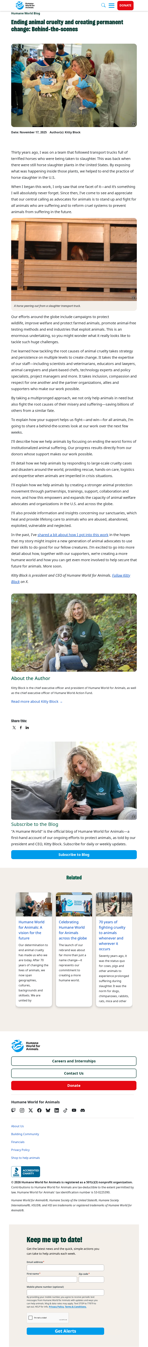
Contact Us (74, 1073)
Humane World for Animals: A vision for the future (31, 930)
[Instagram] (22, 1110)
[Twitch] (13, 1110)
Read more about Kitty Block (34, 701)
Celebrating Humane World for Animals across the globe (73, 930)
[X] (14, 727)
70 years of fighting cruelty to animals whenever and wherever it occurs (112, 935)
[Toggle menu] (111, 5)
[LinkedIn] (57, 1110)
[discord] (82, 1110)
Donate (125, 5)
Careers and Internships (74, 1061)
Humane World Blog (25, 13)
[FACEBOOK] (21, 727)
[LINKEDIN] (27, 727)
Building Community (25, 1134)
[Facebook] (39, 1110)
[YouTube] (74, 1110)
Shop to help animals (25, 1158)
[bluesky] (48, 1110)
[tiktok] (65, 1110)
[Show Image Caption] (134, 124)
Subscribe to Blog (74, 854)
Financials (18, 1142)
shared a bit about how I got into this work (73, 534)
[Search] (105, 5)
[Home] (25, 1046)
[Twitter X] (31, 1110)
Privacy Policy (20, 1150)
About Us (17, 1126)
